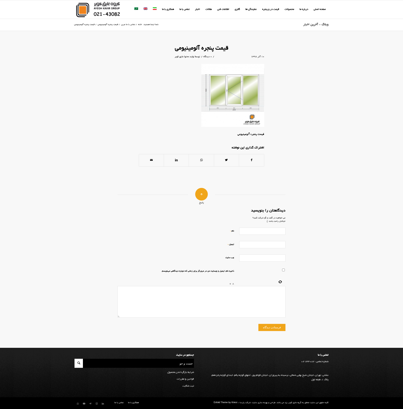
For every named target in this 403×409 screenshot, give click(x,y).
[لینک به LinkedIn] (103, 404)
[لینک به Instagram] (96, 404)
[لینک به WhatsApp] (78, 404)
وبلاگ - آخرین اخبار (315, 24)
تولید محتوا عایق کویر (184, 56)
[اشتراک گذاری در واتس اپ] (201, 160)
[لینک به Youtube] (84, 404)
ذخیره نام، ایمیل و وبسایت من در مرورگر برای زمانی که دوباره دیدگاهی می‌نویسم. (197, 271)
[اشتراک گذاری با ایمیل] (151, 160)
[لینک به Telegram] (90, 404)
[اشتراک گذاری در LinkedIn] (176, 160)
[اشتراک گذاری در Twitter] (226, 160)
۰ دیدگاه (207, 56)
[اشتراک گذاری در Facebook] (251, 160)
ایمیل (231, 244)
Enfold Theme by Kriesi (225, 403)
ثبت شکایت (188, 386)
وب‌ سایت (229, 258)
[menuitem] (319, 9)
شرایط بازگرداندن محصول (180, 372)
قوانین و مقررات (185, 379)
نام (232, 231)
